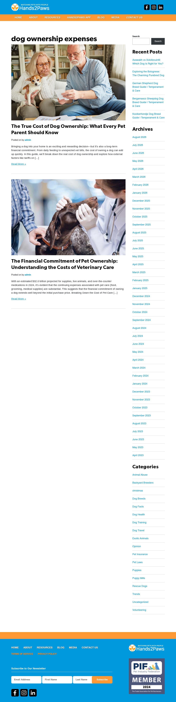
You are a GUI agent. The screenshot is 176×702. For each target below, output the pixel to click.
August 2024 (139, 328)
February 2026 (140, 185)
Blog (101, 17)
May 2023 (137, 447)
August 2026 (139, 137)
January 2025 (139, 288)
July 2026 (137, 145)
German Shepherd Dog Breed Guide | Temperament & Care (147, 87)
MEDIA (115, 17)
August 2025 (139, 232)
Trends (136, 594)
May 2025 (137, 256)
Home (18, 17)
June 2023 (138, 439)
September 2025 (141, 225)
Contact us (134, 17)
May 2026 (137, 161)
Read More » (18, 164)
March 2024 (138, 368)
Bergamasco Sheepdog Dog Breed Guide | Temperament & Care (147, 102)
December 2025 (141, 201)
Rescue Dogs (139, 586)
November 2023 (141, 400)
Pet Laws (137, 562)
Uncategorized (140, 602)
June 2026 (138, 153)
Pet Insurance (140, 554)
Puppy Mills (138, 578)
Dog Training (139, 522)
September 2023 (141, 415)
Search (136, 36)
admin (28, 140)
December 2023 (141, 392)
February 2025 (140, 280)
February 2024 (140, 376)
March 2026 (138, 177)
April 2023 (138, 455)
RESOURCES (52, 17)
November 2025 (141, 209)
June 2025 (138, 248)
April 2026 (138, 169)
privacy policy (47, 654)
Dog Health (138, 514)
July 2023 (137, 431)
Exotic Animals (140, 538)
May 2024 (137, 352)
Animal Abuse (140, 475)
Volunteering (139, 610)
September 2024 (141, 320)
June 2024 (138, 344)
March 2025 (138, 272)
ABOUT (33, 17)
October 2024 (139, 312)
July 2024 (137, 336)
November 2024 (141, 304)
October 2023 (139, 407)
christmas (137, 491)
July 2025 (137, 240)
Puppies (136, 570)
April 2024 (138, 360)
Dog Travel (138, 530)
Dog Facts (138, 506)
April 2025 (138, 264)
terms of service (22, 654)
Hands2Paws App (79, 17)
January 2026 (139, 193)
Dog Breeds (138, 499)
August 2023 (139, 423)
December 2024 (141, 296)
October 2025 (139, 217)
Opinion (136, 546)
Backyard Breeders (142, 483)
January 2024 (139, 384)
